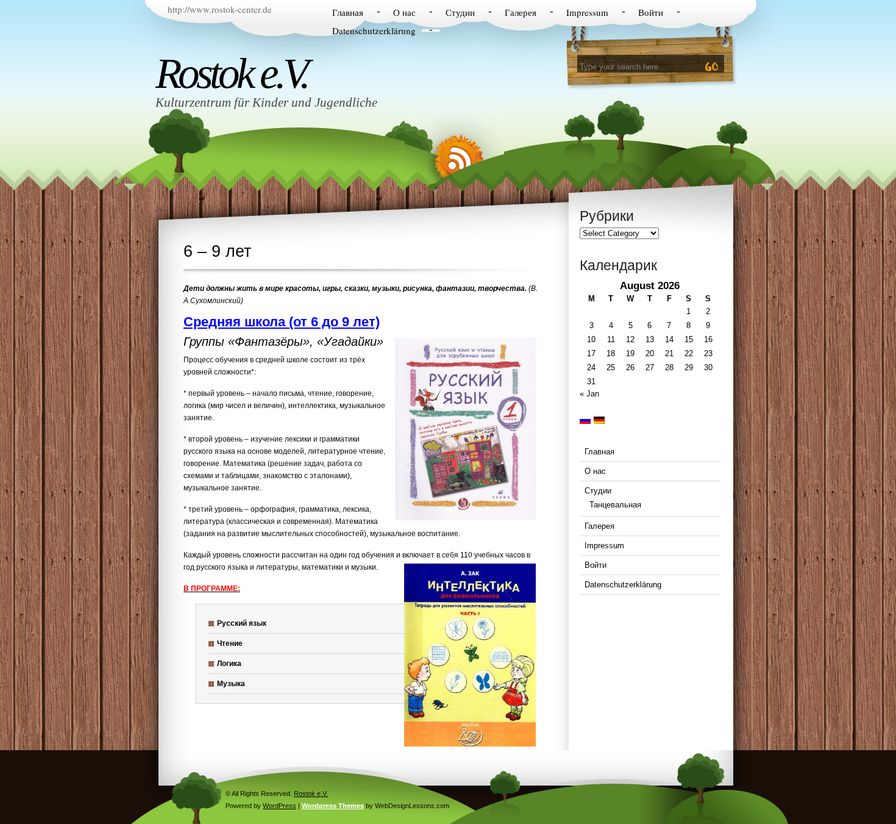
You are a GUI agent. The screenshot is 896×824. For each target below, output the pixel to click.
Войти (650, 12)
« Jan (589, 393)
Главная (347, 12)
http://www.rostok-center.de (220, 9)
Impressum (587, 12)
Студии (460, 12)
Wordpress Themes (333, 805)
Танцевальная (615, 504)
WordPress (279, 805)
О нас (404, 12)
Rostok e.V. (231, 73)
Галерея (520, 12)
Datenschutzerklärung (374, 30)
